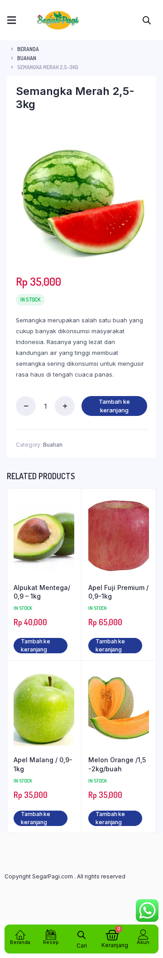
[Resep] (51, 934)
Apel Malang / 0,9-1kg (43, 764)
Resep (51, 942)
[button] (11, 20)
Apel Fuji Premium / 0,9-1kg (118, 592)
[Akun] (143, 934)
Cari (82, 945)
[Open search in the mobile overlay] (146, 19)
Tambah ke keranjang (114, 406)
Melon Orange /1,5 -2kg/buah (117, 764)
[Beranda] (20, 934)
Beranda (28, 49)
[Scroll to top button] (148, 922)
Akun (143, 942)
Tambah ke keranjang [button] (35, 645)
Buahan (26, 58)
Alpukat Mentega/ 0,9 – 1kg (42, 592)
